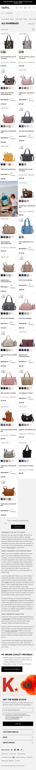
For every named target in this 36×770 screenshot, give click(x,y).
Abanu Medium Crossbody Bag (6, 242)
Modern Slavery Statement (7, 760)
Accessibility (30, 757)
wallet (7, 582)
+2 (12, 388)
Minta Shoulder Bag (25, 280)
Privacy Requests (21, 753)
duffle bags (13, 600)
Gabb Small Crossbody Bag (27, 93)
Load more (18, 527)
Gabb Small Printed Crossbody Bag (7, 93)
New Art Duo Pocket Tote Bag (26, 170)
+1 (30, 275)
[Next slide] (34, 2)
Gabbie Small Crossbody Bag (6, 281)
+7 (12, 164)
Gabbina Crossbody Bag (27, 429)
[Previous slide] (1, 2)
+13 (31, 350)
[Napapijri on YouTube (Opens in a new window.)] (18, 750)
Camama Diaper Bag (25, 318)
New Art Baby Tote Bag (8, 393)
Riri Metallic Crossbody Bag (24, 355)
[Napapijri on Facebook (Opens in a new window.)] (15, 750)
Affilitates (17, 760)
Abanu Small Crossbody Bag (27, 206)
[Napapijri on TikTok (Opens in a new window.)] (21, 750)
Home (2, 13)
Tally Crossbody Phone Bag (9, 430)
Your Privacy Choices (6, 757)
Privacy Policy (15, 717)
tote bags (4, 590)
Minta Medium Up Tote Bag (26, 242)
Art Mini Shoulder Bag (26, 131)
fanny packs (11, 547)
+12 (13, 424)
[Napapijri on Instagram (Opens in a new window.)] (12, 750)
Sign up (18, 724)
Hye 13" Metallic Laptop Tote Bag (27, 57)
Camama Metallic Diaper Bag (9, 355)
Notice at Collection (20, 757)
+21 (13, 88)
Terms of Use (4, 753)
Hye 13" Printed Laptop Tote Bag (8, 57)
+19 (13, 237)
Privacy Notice (12, 753)
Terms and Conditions (12, 719)
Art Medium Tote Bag (26, 393)
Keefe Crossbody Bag (8, 169)
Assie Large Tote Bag (26, 466)
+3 (12, 275)
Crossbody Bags (7, 19)
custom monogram (12, 631)
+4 (12, 313)
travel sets (7, 619)
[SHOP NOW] (9, 199)
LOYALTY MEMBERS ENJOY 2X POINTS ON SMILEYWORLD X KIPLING (18, 2)
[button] (2, 52)
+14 (31, 126)
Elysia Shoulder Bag (7, 318)
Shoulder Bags (21, 19)
